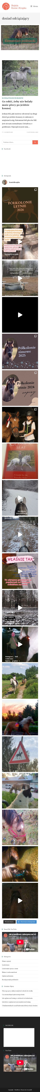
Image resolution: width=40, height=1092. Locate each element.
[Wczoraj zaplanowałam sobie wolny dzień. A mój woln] (20, 864)
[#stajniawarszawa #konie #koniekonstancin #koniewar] (20, 278)
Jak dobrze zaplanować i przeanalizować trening (16, 1002)
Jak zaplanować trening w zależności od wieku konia (17, 998)
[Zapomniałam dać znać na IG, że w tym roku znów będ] (20, 388)
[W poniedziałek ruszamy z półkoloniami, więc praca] (20, 791)
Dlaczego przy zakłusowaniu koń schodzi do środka (17, 991)
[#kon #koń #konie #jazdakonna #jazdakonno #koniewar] (20, 534)
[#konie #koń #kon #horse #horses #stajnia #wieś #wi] (20, 571)
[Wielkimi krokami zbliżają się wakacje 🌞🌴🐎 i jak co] (20, 205)
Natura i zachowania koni (9, 972)
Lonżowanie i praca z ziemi (10, 968)
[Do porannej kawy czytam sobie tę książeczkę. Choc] (20, 461)
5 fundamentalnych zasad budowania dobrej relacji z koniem (19, 1006)
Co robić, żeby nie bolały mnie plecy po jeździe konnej (17, 105)
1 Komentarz (8, 132)
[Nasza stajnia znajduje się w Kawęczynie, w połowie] (20, 241)
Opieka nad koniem (7, 976)
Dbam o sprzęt (6, 961)
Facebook (7, 149)
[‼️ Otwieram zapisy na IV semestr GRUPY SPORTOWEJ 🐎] (20, 424)
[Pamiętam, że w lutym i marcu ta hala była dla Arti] (20, 900)
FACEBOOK (9, 1025)
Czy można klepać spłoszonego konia (13, 994)
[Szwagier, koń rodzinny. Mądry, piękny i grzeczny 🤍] (20, 644)
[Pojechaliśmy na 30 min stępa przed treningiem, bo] (20, 498)
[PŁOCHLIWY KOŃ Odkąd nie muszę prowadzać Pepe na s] (20, 827)
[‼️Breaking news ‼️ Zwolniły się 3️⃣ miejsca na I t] (20, 717)
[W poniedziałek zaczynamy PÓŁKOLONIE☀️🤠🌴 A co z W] (20, 754)
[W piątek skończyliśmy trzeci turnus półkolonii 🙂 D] (20, 681)
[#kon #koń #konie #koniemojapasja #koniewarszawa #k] (20, 608)
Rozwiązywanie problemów (12, 98)
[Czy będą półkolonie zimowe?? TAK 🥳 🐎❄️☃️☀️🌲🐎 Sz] (20, 351)
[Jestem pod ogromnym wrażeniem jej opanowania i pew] (20, 315)
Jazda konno (5, 965)
